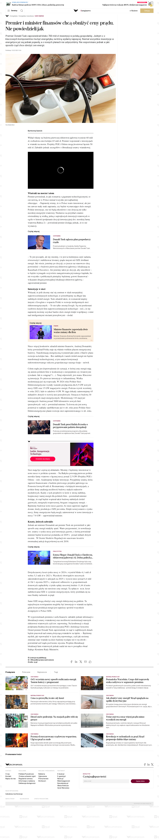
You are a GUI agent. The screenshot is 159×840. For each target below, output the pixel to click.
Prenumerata (43, 779)
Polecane (26, 672)
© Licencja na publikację (37, 658)
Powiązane (10, 672)
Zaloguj (147, 11)
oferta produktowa (41, 799)
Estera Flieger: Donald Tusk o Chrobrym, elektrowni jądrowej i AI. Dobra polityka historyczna (73, 556)
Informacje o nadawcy (27, 781)
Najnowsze (42, 672)
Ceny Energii (39, 16)
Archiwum (42, 781)
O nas (7, 774)
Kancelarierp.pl (62, 783)
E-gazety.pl (61, 776)
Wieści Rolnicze (63, 786)
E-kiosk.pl (60, 774)
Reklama (41, 774)
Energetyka (13, 16)
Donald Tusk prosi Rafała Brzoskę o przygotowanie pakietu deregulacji (70, 426)
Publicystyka (57, 551)
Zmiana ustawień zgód (27, 776)
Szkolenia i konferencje (14, 794)
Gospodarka (57, 236)
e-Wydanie (134, 11)
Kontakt (8, 776)
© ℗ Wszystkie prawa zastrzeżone (41, 660)
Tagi (56, 672)
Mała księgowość (63, 781)
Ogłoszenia (42, 776)
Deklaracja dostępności (27, 783)
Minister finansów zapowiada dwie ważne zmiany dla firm (71, 331)
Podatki (56, 326)
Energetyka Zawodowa (26, 16)
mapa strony (10, 799)
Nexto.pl (60, 779)
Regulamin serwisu (26, 779)
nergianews (86, 11)
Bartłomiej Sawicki (35, 131)
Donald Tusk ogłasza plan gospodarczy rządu (72, 241)
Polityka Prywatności (26, 774)
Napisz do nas (10, 779)
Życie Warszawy (63, 788)
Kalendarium (24, 799)
